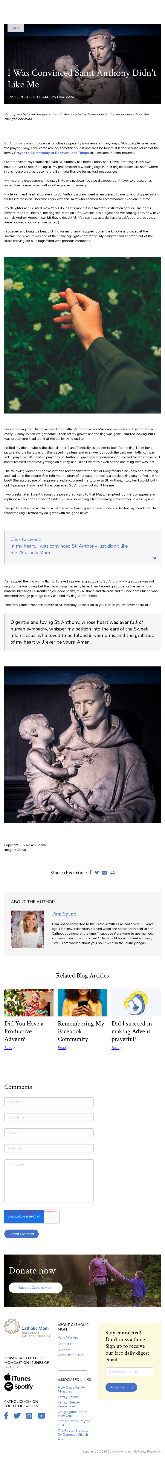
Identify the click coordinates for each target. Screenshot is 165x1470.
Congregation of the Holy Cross (72, 1414)
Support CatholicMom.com (71, 1352)
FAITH (15, 28)
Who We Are (68, 1337)
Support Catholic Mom (35, 1287)
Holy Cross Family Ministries (71, 1389)
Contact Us (66, 1343)
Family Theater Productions (69, 1404)
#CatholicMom (69, 546)
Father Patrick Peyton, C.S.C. (74, 1423)
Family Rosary (68, 1397)
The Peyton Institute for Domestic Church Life (73, 1434)
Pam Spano (65, 97)
